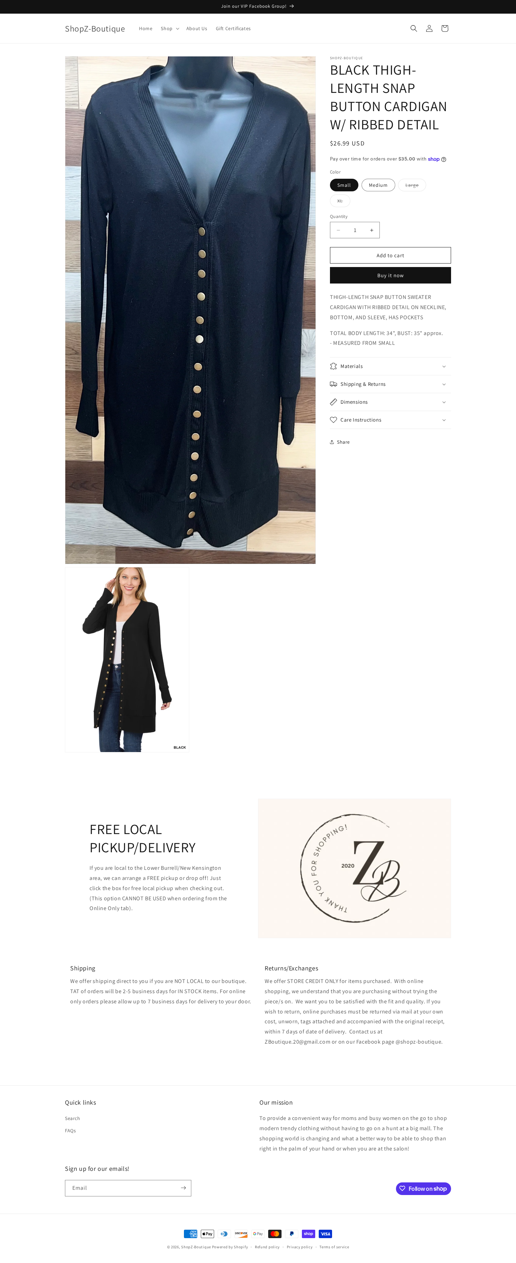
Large (415, 186)
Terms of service (334, 1246)
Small (344, 185)
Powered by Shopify (230, 1246)
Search (72, 1118)
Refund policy (267, 1246)
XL (343, 202)
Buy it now (390, 275)
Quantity (339, 216)
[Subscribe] (183, 1188)
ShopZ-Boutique (196, 1246)
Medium (378, 185)
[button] (169, 28)
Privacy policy (300, 1246)
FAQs (70, 1131)
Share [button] (343, 442)
